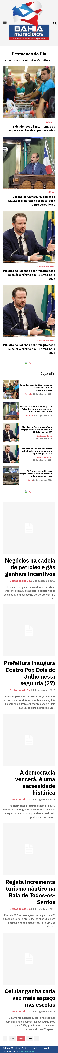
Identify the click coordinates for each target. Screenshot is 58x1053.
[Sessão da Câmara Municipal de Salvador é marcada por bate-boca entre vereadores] (29, 163)
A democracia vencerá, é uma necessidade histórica (35, 783)
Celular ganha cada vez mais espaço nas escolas (30, 998)
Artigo (8, 60)
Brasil (25, 60)
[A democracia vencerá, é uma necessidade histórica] (29, 740)
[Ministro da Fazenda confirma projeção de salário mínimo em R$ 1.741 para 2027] (29, 237)
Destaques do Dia (45, 267)
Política (50, 192)
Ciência (46, 60)
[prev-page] (5, 1038)
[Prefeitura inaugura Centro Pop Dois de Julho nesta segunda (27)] (29, 630)
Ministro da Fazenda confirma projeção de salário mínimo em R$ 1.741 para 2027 (29, 275)
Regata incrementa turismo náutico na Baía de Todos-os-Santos (30, 892)
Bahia (17, 60)
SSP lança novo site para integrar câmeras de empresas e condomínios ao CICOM (35, 474)
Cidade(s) (35, 60)
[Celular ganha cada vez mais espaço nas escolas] (29, 959)
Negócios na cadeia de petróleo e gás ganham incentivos (30, 567)
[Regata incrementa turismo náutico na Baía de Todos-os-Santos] (29, 849)
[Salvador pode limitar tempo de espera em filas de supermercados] (29, 92)
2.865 (29, 1038)
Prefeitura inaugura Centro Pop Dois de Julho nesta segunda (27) (29, 673)
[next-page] (36, 1038)
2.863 (12, 1038)
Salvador (49, 122)
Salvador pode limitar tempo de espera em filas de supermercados (32, 128)
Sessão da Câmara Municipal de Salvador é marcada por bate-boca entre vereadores (31, 201)
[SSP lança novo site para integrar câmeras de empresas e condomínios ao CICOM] (11, 475)
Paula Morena (27, 1051)
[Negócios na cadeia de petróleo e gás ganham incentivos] (29, 528)
